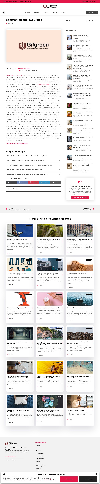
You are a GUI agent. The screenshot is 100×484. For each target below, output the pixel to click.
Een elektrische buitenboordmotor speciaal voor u (77, 308)
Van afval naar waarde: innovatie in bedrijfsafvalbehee (78, 342)
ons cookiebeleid (47, 479)
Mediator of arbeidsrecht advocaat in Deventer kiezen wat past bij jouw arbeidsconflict (83, 67)
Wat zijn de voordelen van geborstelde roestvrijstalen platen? (33, 156)
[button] (96, 474)
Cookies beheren (88, 479)
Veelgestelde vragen (24, 68)
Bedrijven (10, 23)
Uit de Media (36, 12)
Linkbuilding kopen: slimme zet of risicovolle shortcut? (40, 466)
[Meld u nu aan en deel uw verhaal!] (80, 181)
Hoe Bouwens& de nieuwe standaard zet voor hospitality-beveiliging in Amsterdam (79, 241)
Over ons (46, 12)
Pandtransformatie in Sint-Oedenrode (83, 129)
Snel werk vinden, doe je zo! (75, 410)
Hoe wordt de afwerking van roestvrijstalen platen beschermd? (33, 174)
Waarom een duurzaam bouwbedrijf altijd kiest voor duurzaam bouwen (48, 274)
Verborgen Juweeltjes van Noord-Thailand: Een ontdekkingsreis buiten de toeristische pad (49, 343)
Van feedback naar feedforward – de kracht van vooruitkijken (18, 274)
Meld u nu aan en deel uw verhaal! (80, 186)
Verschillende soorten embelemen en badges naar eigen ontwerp (48, 411)
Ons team (55, 12)
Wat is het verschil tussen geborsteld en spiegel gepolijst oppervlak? (33, 165)
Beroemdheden (40, 453)
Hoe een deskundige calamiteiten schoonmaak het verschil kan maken (18, 376)
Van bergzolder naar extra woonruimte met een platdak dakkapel (81, 37)
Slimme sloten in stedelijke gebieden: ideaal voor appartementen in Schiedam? (83, 165)
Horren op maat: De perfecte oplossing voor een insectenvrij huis (49, 376)
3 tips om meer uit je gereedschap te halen (18, 308)
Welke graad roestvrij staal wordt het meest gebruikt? (33, 169)
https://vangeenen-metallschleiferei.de (17, 143)
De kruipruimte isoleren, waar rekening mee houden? (79, 376)
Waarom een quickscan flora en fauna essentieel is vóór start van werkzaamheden (48, 241)
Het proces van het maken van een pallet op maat (17, 342)
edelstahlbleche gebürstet (14, 75)
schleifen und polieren (43, 84)
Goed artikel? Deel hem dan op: (28, 70)
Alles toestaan (68, 479)
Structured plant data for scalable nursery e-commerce (77, 274)
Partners (27, 12)
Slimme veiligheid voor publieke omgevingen (17, 240)
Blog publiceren (40, 458)
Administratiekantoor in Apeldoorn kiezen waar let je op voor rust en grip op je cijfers (83, 57)
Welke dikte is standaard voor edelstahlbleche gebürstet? (33, 160)
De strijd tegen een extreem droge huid (49, 308)
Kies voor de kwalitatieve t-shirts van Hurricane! (18, 411)
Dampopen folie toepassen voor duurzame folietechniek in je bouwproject (81, 77)
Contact (64, 12)
